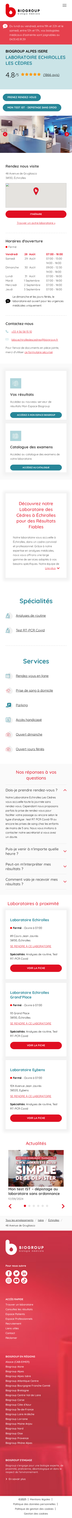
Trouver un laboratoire (19, 1304)
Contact (10, 1333)
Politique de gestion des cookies (34, 1508)
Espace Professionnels (19, 1318)
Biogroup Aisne (15, 1366)
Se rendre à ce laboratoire (30, 946)
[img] (36, 134)
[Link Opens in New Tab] (9, 1273)
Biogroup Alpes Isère (18, 1376)
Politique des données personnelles (34, 1504)
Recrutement (13, 1323)
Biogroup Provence (17, 1438)
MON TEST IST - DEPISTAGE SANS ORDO (30, 106)
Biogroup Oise (14, 1433)
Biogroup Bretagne (17, 1390)
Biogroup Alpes (15, 1371)
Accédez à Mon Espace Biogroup (32, 414)
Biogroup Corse (15, 1400)
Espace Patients (15, 1314)
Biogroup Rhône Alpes (19, 1443)
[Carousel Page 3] (34, 1206)
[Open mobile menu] (64, 5)
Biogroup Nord (14, 1428)
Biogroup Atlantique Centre (22, 1381)
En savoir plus (17, 1479)
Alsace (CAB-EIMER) (18, 1361)
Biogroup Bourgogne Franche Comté (28, 1385)
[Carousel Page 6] (47, 1206)
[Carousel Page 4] (38, 1206)
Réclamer (11, 1338)
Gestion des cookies (36, 1513)
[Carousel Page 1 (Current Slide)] (25, 1206)
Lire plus (50, 568)
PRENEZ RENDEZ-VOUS (19, 96)
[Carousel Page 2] (29, 1206)
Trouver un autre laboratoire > (36, 223)
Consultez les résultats (19, 1309)
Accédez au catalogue (29, 467)
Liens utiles (12, 1328)
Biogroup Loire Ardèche (20, 1414)
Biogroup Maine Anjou (19, 1423)
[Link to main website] (23, 10)
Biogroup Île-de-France (20, 1409)
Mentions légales (40, 1499)
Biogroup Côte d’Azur (18, 1404)
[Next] (67, 134)
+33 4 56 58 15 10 (21, 331)
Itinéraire (24, 213)
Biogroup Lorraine (17, 1419)
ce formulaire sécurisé (39, 352)
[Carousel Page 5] (43, 1206)
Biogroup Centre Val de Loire (23, 1395)
